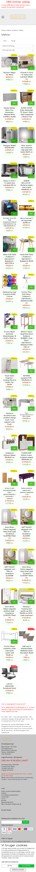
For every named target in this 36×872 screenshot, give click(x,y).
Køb (14, 68)
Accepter (26, 866)
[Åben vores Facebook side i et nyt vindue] (2, 813)
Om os (3, 798)
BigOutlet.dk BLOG (7, 802)
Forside (3, 30)
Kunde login (5, 797)
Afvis (9, 866)
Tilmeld (25, 822)
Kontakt (3, 800)
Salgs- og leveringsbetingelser (10, 791)
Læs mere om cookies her (9, 861)
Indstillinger (18, 870)
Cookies (3, 793)
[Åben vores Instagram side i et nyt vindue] (6, 813)
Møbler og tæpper (12, 30)
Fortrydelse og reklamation (10, 795)
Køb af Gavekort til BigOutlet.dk (11, 804)
